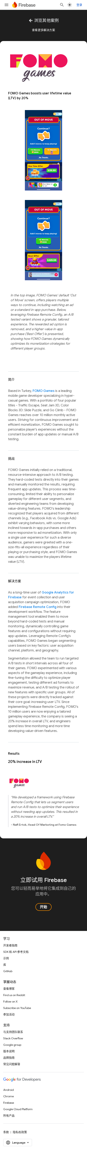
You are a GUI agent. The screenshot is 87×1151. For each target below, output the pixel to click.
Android (8, 1090)
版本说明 (9, 1051)
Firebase (8, 1103)
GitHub (7, 971)
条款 (6, 1132)
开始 (43, 907)
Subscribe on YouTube (17, 1008)
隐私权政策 (20, 1132)
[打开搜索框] (61, 4)
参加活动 (9, 1014)
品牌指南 (9, 1057)
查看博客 (9, 988)
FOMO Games (43, 391)
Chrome (8, 1096)
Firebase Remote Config (37, 607)
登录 (79, 5)
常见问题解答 (11, 1064)
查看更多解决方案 (43, 30)
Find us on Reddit (14, 995)
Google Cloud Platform (18, 1109)
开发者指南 (10, 945)
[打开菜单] (6, 5)
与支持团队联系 (13, 1032)
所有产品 (9, 1115)
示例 (6, 958)
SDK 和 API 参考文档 (16, 952)
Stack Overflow (13, 1038)
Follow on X (10, 1001)
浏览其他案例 (43, 20)
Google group (12, 1045)
